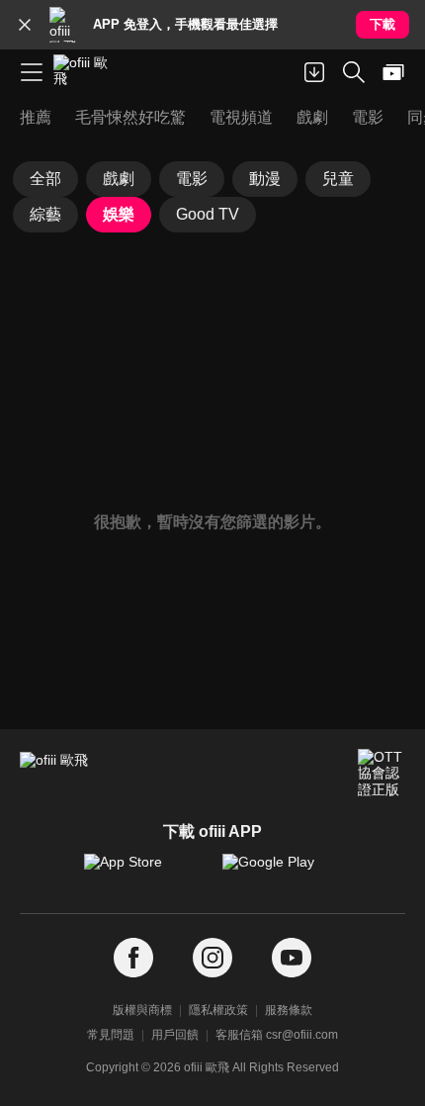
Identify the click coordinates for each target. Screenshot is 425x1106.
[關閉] (24, 24)
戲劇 (118, 178)
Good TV (207, 214)
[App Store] (143, 871)
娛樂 (118, 214)
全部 (45, 178)
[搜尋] (354, 72)
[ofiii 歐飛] (87, 72)
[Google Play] (281, 871)
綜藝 (45, 214)
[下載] (314, 72)
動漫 (265, 178)
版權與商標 (142, 1010)
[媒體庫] (393, 72)
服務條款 (288, 1010)
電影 (192, 178)
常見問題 (110, 1035)
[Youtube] (291, 958)
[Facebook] (133, 958)
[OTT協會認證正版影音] (381, 772)
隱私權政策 (218, 1010)
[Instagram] (212, 958)
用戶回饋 (175, 1035)
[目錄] (31, 72)
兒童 (338, 178)
